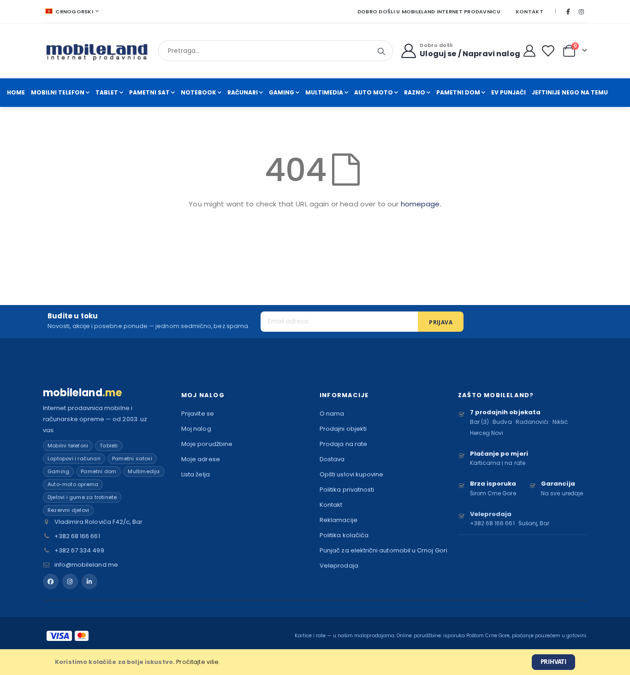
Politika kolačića (344, 535)
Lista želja (195, 474)
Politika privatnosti (347, 489)
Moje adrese (200, 459)
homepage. (421, 204)
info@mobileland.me (86, 564)
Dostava (332, 459)
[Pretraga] (381, 51)
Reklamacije (338, 520)
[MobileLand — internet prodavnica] (97, 51)
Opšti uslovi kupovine (351, 474)
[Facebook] (568, 12)
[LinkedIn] (89, 581)
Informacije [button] (344, 395)
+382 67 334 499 (79, 550)
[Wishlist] (550, 51)
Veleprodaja (339, 565)
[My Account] (530, 51)
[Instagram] (581, 12)
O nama (332, 413)
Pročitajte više (197, 662)
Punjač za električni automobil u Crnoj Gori (383, 550)
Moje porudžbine (206, 444)
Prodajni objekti (343, 428)
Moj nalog (196, 428)
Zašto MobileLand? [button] (496, 395)
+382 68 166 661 (77, 536)
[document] (315, 662)
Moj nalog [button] (203, 395)
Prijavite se (197, 413)
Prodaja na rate (343, 444)
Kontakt (529, 11)
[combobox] (275, 50)
